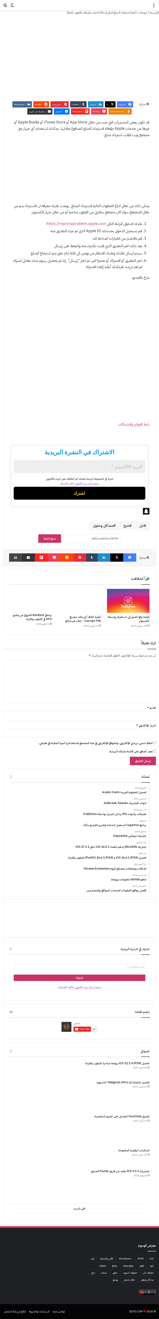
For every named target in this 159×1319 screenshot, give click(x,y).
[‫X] (116, 557)
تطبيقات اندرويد (130, 1273)
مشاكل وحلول (103, 525)
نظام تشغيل (129, 1280)
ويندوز (115, 1280)
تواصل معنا (58, 1311)
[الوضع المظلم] (12, 6)
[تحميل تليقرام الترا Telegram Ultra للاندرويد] (25, 1095)
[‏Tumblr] (92, 557)
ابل (141, 525)
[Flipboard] (41, 557)
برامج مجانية (128, 1266)
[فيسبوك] (129, 557)
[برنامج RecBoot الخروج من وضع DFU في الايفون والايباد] (31, 600)
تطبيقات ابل (148, 1273)
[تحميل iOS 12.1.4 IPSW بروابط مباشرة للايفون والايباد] (25, 1069)
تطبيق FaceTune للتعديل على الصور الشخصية (121, 1116)
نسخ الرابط (49, 538)
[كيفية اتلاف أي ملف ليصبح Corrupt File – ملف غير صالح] (79, 601)
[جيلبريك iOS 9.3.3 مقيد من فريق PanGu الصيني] (25, 1184)
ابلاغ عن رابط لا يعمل (15, 1311)
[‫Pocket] (54, 557)
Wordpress (125, 1258)
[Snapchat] (79, 511)
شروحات (142, 13)
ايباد (92, 1258)
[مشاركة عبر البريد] (28, 557)
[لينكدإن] (104, 557)
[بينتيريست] (79, 557)
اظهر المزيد (79, 1208)
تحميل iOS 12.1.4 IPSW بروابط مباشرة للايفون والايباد (117, 1063)
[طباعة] (15, 557)
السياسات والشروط (39, 1311)
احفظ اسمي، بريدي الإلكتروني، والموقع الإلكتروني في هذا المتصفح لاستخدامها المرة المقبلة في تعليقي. (96, 743)
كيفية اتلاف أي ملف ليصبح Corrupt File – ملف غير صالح (83, 619)
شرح (126, 525)
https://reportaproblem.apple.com (76, 223)
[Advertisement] (79, 172)
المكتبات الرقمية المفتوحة (133, 1150)
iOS (151, 1258)
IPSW (140, 1258)
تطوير (115, 1273)
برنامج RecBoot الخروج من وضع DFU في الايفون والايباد (32, 617)
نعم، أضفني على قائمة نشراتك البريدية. (131, 751)
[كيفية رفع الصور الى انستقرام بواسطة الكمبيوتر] (128, 601)
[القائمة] (154, 6)
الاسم (151, 708)
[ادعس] (79, 5)
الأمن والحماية (106, 1258)
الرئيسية (154, 13)
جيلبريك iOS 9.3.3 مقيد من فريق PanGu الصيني (120, 1171)
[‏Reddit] (66, 557)
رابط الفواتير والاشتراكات (133, 424)
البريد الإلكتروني (146, 725)
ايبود (152, 1266)
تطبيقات (102, 1266)
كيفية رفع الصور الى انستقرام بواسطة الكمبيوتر (128, 619)
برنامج (114, 1266)
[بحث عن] (5, 6)
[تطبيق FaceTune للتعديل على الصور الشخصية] (25, 1129)
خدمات (104, 1273)
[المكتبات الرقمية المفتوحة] (25, 1157)
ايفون (142, 1266)
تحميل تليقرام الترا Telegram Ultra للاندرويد (122, 1082)
